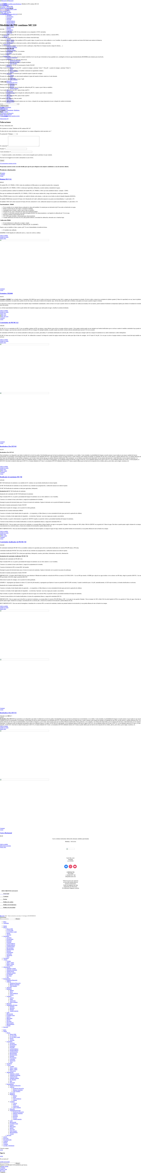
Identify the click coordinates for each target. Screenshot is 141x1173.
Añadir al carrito (4, 105)
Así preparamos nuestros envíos (11, 116)
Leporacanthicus (11, 943)
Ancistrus (9, 937)
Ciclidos (9, 38)
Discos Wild (10, 6)
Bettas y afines (10, 41)
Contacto (4, 896)
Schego (8, 94)
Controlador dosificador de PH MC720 (13, 542)
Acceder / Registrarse (8, 1145)
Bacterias (12, 85)
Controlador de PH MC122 (9, 322)
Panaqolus (9, 940)
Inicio (1, 4)
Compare (2, 107)
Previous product (4, 5)
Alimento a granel (11, 968)
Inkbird (8, 97)
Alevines (9, 12)
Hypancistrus (10, 939)
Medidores (18, 4)
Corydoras (9, 1063)
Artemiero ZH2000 (6, 293)
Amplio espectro (14, 88)
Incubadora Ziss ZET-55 (8, 713)
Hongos (12, 1009)
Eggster (8, 103)
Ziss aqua (9, 1021)
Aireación (9, 987)
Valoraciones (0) (7, 114)
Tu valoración (4, 146)
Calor (8, 1012)
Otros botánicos (14, 993)
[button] (4, 237)
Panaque (9, 28)
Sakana (12, 72)
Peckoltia (9, 942)
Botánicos (9, 66)
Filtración (9, 81)
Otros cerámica (14, 1002)
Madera (12, 990)
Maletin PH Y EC (4, 8)
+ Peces (9, 1065)
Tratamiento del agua (12, 82)
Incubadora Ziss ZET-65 (8, 446)
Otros (8, 956)
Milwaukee (13, 4)
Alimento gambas (11, 50)
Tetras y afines (10, 962)
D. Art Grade (10, 930)
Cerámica (9, 996)
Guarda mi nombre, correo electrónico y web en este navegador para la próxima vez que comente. (27, 155)
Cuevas (12, 75)
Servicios (9, 1135)
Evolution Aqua (11, 1015)
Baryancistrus (10, 948)
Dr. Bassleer (10, 974)
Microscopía (10, 91)
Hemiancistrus (10, 27)
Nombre (2, 148)
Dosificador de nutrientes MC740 (11, 477)
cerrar (1, 1150)
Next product (3, 11)
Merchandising (10, 1024)
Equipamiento (6, 4)
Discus (8, 1032)
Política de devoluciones (8, 904)
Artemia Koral (10, 971)
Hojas (11, 69)
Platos (11, 999)
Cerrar (1, 176)
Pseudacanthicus (11, 22)
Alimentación (10, 1072)
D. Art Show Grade (12, 9)
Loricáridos (9, 1041)
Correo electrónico (5, 151)
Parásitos (12, 1006)
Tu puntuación (4, 134)
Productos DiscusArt (12, 57)
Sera (8, 977)
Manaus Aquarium (14, 984)
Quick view (3, 238)
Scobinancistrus (11, 946)
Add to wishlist (4, 108)
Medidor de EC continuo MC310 (8, 14)
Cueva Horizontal (6, 833)
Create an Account (5, 1161)
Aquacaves (13, 78)
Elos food (9, 53)
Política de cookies (6, 902)
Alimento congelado (12, 47)
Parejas (8, 10)
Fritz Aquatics (13, 63)
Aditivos (9, 981)
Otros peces (10, 965)
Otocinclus (9, 32)
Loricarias (9, 954)
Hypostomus (10, 30)
